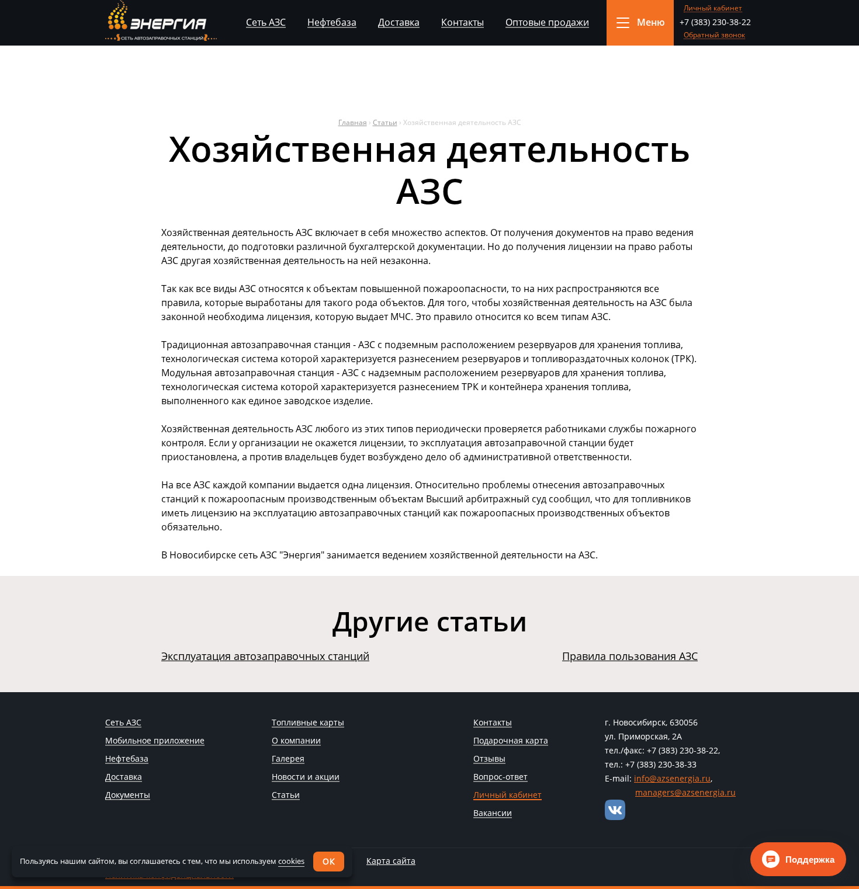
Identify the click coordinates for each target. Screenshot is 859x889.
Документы (127, 795)
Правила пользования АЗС (630, 656)
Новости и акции (306, 777)
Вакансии (492, 813)
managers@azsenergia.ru (685, 792)
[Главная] (161, 20)
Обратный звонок (714, 35)
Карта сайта (390, 860)
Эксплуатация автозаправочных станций (265, 656)
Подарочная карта (510, 741)
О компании (296, 741)
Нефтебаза (331, 22)
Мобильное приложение (155, 741)
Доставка (399, 22)
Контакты (462, 22)
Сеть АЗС (266, 22)
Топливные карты (308, 723)
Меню (651, 22)
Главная (352, 122)
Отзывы (489, 759)
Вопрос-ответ (500, 777)
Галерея (288, 759)
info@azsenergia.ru (672, 778)
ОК (329, 861)
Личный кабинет (713, 8)
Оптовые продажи (547, 22)
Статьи (385, 122)
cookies (291, 861)
